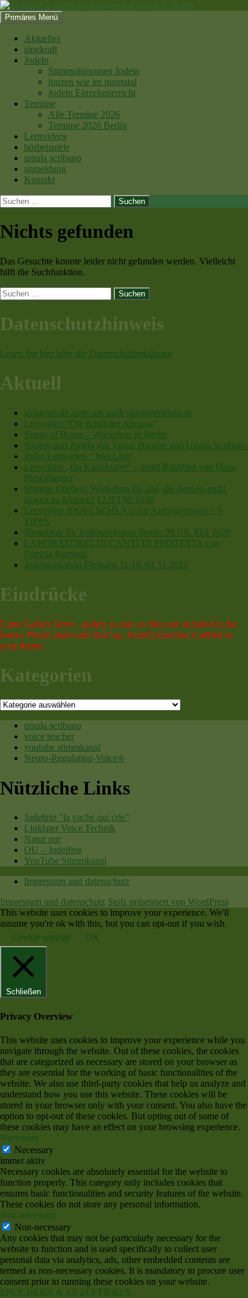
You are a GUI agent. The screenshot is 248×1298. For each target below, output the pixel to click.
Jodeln (36, 60)
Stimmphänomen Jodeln (94, 71)
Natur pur (42, 839)
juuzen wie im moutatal (92, 82)
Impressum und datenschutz (76, 881)
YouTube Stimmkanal (65, 860)
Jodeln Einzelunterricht (91, 93)
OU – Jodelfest (52, 850)
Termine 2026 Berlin (87, 125)
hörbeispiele (47, 147)
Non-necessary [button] (28, 1215)
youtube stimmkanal (62, 747)
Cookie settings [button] (41, 937)
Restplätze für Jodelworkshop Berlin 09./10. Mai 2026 (127, 532)
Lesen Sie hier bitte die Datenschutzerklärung (86, 353)
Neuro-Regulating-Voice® (74, 758)
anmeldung (45, 169)
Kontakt (39, 179)
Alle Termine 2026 (84, 114)
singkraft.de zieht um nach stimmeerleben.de (108, 413)
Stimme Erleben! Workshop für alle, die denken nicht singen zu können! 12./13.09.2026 (125, 494)
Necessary (34, 1150)
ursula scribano (52, 158)
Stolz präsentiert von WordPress (168, 902)
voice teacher (49, 736)
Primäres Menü (31, 17)
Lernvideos (45, 136)
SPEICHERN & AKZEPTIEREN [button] (66, 1292)
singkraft (40, 49)
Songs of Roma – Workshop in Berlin (95, 434)
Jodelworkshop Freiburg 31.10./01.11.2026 (106, 565)
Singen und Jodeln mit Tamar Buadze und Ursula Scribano (135, 445)
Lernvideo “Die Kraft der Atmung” (91, 423)
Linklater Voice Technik (70, 828)
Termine (39, 103)
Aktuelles (42, 38)
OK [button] (92, 937)
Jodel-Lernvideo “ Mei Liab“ (79, 456)
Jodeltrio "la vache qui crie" (76, 817)
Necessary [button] (19, 1138)
